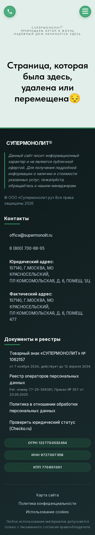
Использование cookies (47, 512)
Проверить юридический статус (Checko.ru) (42, 425)
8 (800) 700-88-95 (27, 248)
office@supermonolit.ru (31, 235)
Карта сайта (47, 495)
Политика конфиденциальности (47, 503)
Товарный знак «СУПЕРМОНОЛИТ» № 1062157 (48, 356)
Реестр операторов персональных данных (44, 379)
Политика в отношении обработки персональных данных (44, 407)
